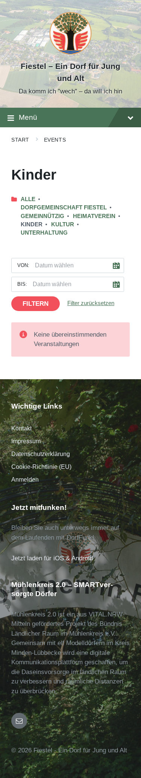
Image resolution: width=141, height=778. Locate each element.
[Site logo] (70, 53)
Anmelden (25, 479)
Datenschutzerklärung (40, 454)
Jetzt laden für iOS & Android (52, 558)
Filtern (36, 303)
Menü (28, 117)
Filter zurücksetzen (90, 303)
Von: (23, 265)
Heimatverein (94, 216)
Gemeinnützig (42, 216)
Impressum (26, 441)
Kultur (62, 224)
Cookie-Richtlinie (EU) (41, 467)
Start (20, 140)
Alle (28, 199)
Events (55, 140)
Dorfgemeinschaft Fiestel (64, 207)
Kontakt (21, 428)
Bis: (22, 284)
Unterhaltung (44, 233)
